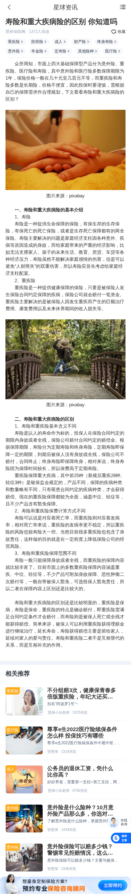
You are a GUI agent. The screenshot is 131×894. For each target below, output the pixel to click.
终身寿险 (105, 41)
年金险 (37, 51)
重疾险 (14, 41)
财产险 (80, 41)
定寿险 (60, 51)
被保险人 (110, 287)
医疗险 (111, 51)
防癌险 (37, 41)
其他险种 (86, 51)
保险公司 (74, 294)
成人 (58, 41)
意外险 (14, 51)
